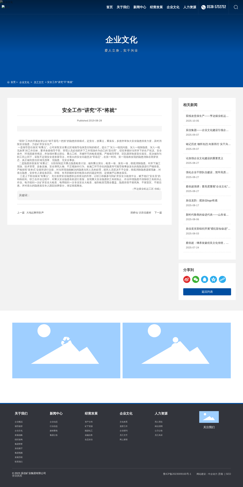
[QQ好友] (204, 279)
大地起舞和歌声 (35, 212)
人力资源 (177, 356)
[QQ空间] (213, 279)
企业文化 (121, 39)
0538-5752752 (216, 7)
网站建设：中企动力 (207, 474)
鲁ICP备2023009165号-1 (177, 473)
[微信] (195, 279)
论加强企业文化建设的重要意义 (204, 158)
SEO (228, 474)
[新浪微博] (186, 279)
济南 (220, 473)
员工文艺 (39, 82)
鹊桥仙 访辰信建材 (141, 212)
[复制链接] (222, 279)
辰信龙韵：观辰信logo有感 (201, 200)
